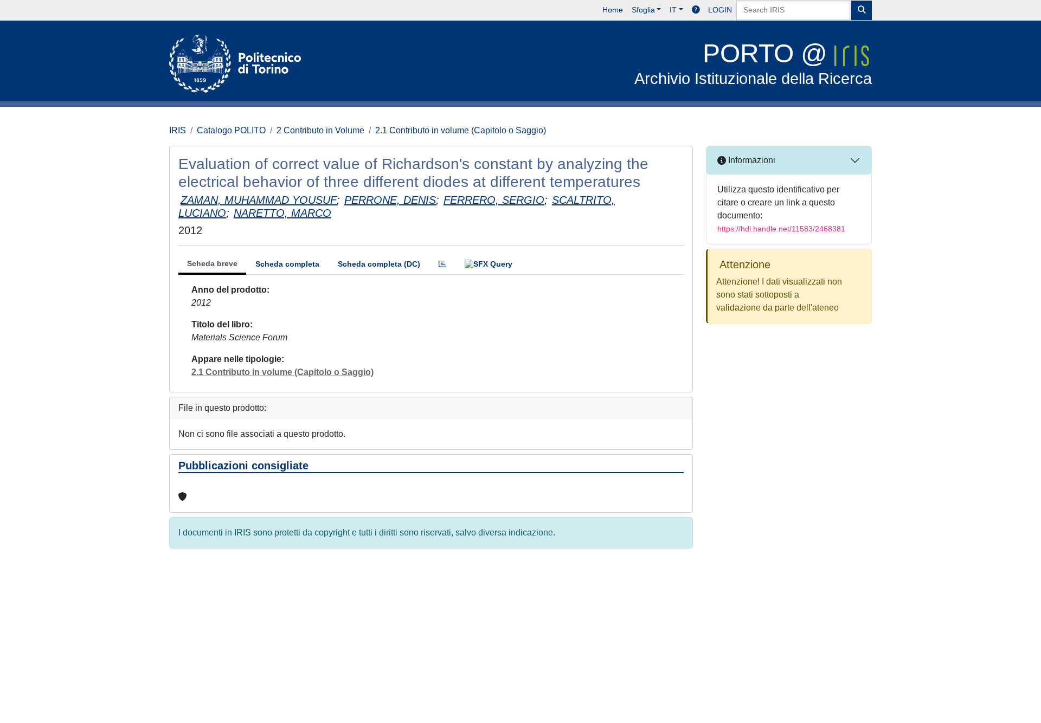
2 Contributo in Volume (320, 130)
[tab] (442, 264)
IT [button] (673, 9)
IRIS (177, 130)
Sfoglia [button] (643, 9)
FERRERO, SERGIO (494, 200)
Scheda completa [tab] (287, 264)
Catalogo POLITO (231, 130)
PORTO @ (753, 63)
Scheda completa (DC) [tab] (379, 264)
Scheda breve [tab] (212, 263)
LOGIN (720, 9)
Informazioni (750, 160)
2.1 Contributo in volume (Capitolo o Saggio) (460, 130)
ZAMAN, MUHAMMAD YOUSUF (259, 200)
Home (612, 9)
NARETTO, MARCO (282, 213)
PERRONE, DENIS (390, 200)
